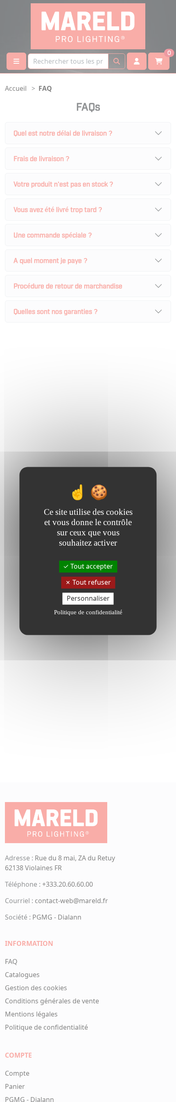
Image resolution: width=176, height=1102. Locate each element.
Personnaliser (88, 598)
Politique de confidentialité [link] (88, 612)
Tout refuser (91, 582)
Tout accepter (91, 566)
